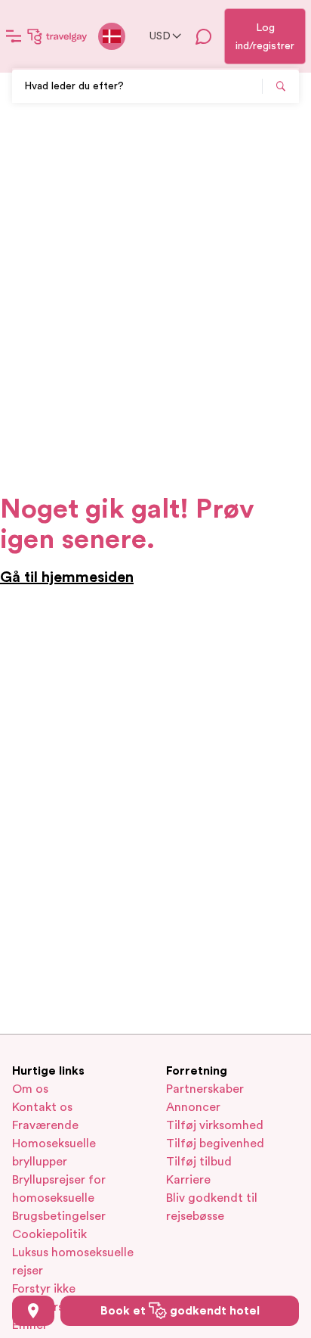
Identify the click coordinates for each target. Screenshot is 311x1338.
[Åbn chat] (204, 36)
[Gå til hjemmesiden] (57, 36)
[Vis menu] (13, 36)
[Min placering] (33, 1311)
